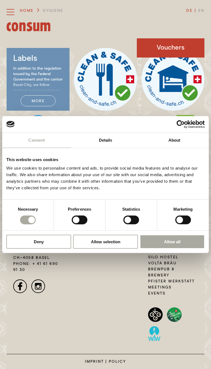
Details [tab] (105, 140)
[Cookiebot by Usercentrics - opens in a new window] (181, 124)
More (38, 101)
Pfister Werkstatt (171, 281)
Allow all (172, 241)
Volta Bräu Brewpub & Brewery (162, 269)
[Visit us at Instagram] (38, 286)
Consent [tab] (36, 140)
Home (27, 11)
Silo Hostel (163, 257)
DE (189, 11)
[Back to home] (29, 27)
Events (157, 293)
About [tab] (174, 140)
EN (201, 11)
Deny (39, 241)
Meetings (160, 287)
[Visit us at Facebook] (20, 286)
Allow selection (105, 241)
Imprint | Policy (105, 362)
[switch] (79, 219)
